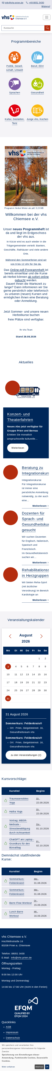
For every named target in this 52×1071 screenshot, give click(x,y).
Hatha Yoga (15, 811)
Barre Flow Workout (20, 903)
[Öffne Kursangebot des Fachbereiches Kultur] (14, 110)
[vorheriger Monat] (8, 636)
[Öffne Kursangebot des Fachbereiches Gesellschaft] (14, 57)
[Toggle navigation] (46, 17)
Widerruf (45, 6)
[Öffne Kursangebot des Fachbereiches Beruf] (37, 57)
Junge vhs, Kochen (37, 119)
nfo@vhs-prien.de (22, 957)
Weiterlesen (17, 448)
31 (8, 698)
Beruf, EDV (37, 66)
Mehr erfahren (8, 1067)
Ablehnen (39, 1067)
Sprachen (14, 92)
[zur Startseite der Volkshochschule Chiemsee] (15, 17)
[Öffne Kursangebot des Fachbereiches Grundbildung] (37, 110)
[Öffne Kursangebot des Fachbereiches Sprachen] (14, 84)
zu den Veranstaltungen (28, 755)
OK (47, 1067)
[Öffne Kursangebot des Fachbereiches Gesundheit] (37, 84)
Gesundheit (37, 92)
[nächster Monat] (43, 636)
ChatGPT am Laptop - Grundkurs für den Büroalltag (21, 843)
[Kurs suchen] (47, 28)
